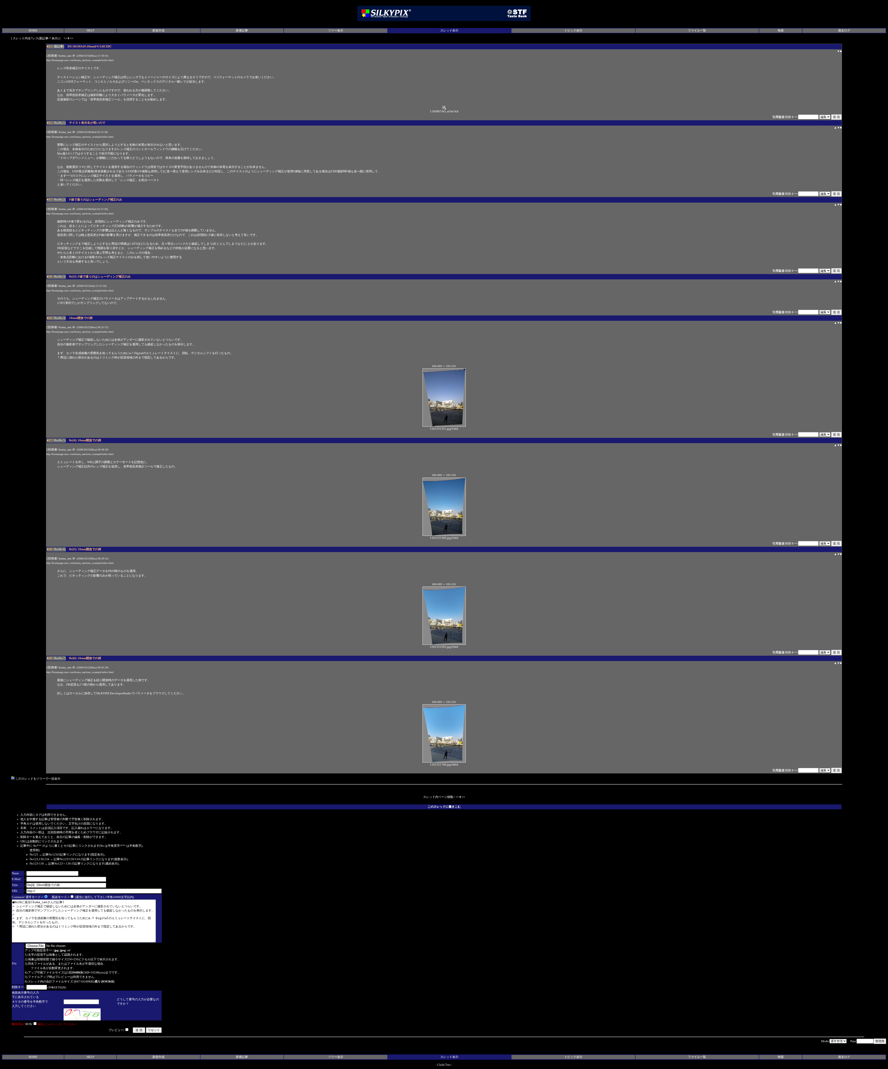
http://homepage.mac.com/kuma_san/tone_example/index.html (80, 60)
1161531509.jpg (440, 538)
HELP (90, 30)
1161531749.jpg (440, 764)
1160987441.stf (440, 111)
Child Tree (444, 1064)
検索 (781, 30)
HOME (33, 30)
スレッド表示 (449, 30)
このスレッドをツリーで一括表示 (37, 778)
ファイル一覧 (697, 30)
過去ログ (844, 30)
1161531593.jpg (440, 647)
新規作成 (158, 30)
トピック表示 (573, 30)
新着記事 (242, 30)
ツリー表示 (335, 30)
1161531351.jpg (440, 428)
